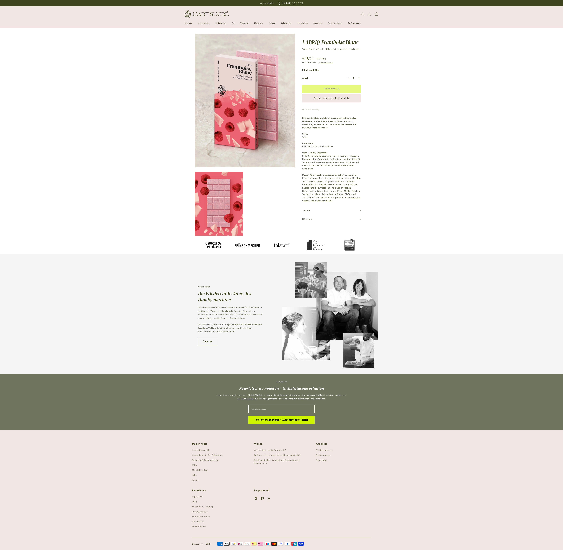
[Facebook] (262, 498)
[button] (331, 98)
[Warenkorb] (376, 14)
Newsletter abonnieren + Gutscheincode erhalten (281, 419)
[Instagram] (256, 498)
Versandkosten (327, 62)
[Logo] (207, 14)
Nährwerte (307, 219)
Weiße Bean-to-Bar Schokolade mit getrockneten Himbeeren (331, 49)
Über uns (207, 341)
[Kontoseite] (369, 14)
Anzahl (305, 78)
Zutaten (306, 210)
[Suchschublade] (362, 14)
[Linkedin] (269, 498)
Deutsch (196, 544)
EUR (208, 544)
